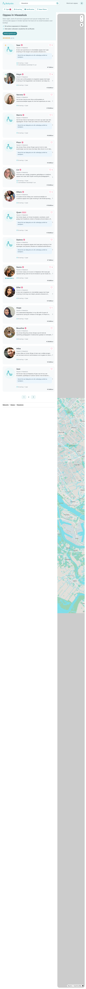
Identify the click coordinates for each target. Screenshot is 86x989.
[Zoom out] (81, 20)
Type (7, 9)
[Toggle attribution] (83, 986)
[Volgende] (33, 397)
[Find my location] (81, 25)
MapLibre (70, 986)
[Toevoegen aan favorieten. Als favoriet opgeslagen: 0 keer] (51, 94)
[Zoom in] (81, 16)
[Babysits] (8, 3)
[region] (71, 501)
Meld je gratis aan (10, 33)
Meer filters (42, 9)
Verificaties (30, 9)
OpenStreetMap (77, 986)
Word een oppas (72, 3)
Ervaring (18, 9)
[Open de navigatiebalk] (81, 3)
